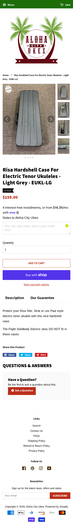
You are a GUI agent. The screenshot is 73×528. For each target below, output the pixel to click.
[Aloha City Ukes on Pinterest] (32, 469)
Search (36, 425)
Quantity (8, 242)
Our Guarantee (42, 297)
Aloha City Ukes (35, 506)
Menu (10, 4)
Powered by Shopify (56, 506)
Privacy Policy (36, 450)
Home (6, 75)
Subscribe (60, 496)
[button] (64, 92)
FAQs (36, 435)
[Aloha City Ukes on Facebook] (24, 469)
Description (14, 297)
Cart (67, 4)
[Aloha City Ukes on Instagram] (41, 469)
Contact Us (36, 430)
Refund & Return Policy (36, 445)
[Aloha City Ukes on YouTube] (49, 469)
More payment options (36, 284)
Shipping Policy (36, 440)
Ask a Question (24, 390)
